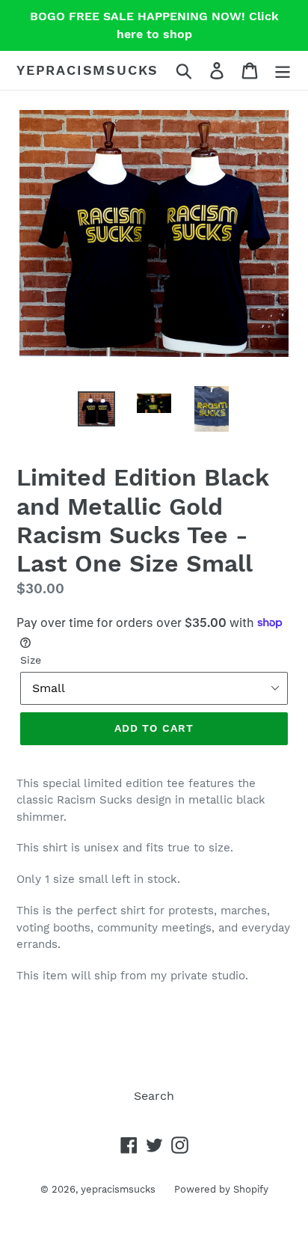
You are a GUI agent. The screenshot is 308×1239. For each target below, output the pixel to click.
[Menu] (282, 71)
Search (154, 1096)
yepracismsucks (87, 70)
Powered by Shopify (221, 1189)
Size (30, 660)
